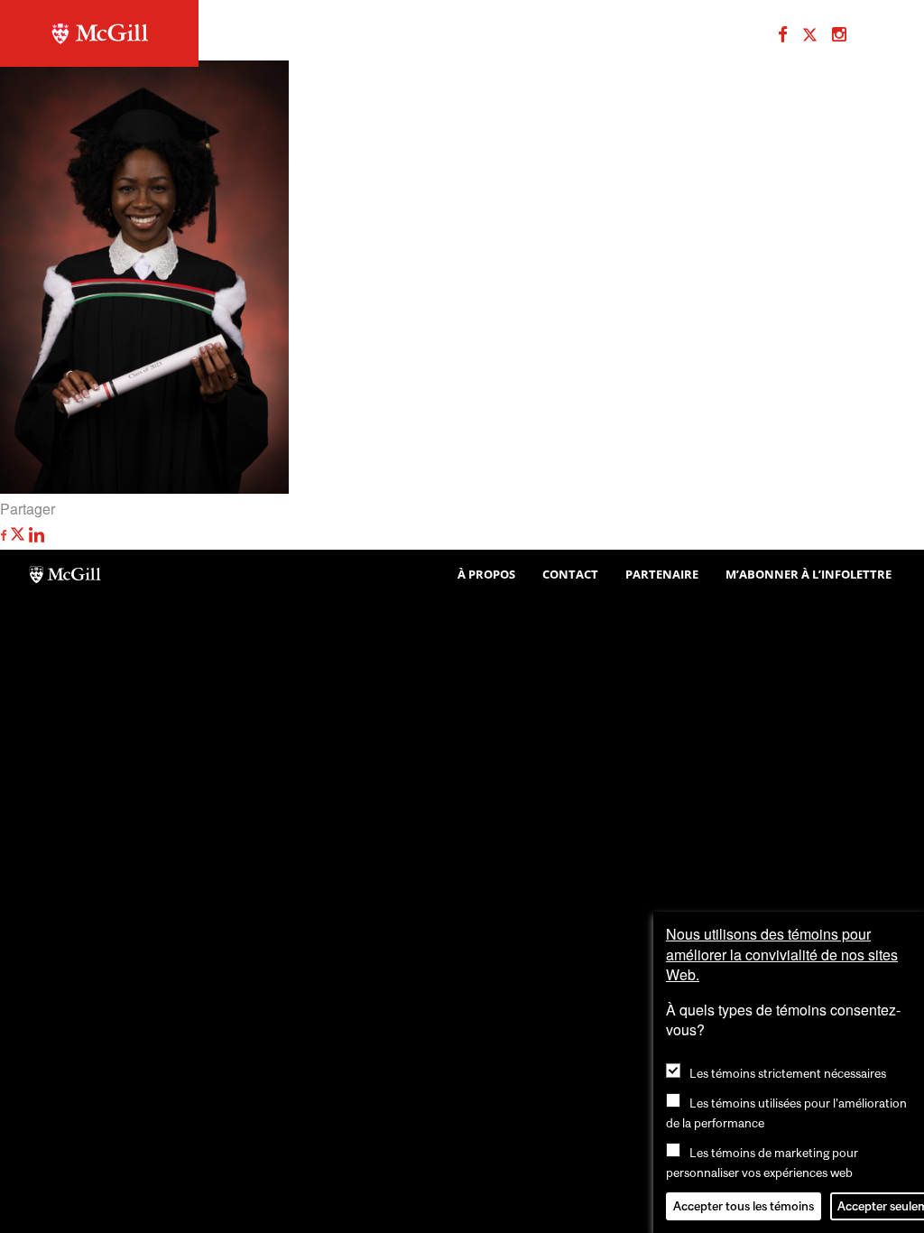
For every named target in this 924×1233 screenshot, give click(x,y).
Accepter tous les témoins (743, 1206)
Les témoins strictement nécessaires (787, 1073)
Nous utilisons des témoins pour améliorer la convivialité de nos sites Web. (782, 954)
